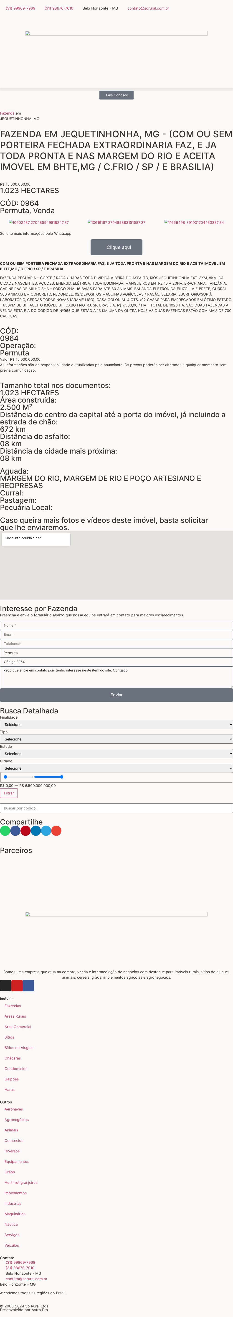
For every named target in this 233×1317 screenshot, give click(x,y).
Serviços (12, 1235)
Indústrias (13, 1203)
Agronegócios (17, 1119)
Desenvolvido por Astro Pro (24, 1309)
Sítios (9, 1037)
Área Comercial (18, 1026)
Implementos (16, 1193)
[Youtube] (17, 985)
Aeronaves (14, 1109)
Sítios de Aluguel (19, 1047)
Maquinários (15, 1214)
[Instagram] (5, 985)
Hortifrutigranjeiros (21, 1182)
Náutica (11, 1224)
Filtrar (9, 793)
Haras (10, 1089)
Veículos (12, 1245)
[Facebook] (28, 985)
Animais (11, 1130)
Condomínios (16, 1068)
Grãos (10, 1172)
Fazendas (13, 1005)
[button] (116, 89)
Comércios (14, 1140)
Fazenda (7, 113)
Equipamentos (17, 1161)
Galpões (12, 1079)
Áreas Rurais (15, 1016)
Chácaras (13, 1058)
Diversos (12, 1151)
